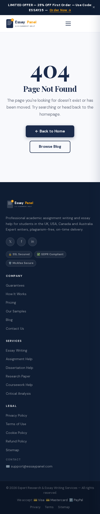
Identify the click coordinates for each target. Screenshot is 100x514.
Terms (49, 507)
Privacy (35, 507)
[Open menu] (68, 23)
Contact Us (15, 329)
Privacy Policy (16, 415)
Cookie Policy (16, 433)
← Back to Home (50, 131)
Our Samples (16, 311)
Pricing (11, 302)
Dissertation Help (19, 368)
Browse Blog (50, 146)
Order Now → (60, 10)
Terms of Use (16, 424)
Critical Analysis (18, 394)
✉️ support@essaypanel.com (29, 466)
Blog (9, 320)
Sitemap (12, 450)
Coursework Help (19, 385)
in (32, 241)
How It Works (16, 294)
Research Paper (18, 376)
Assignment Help (19, 359)
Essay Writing (16, 350)
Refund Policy (16, 441)
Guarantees (15, 285)
